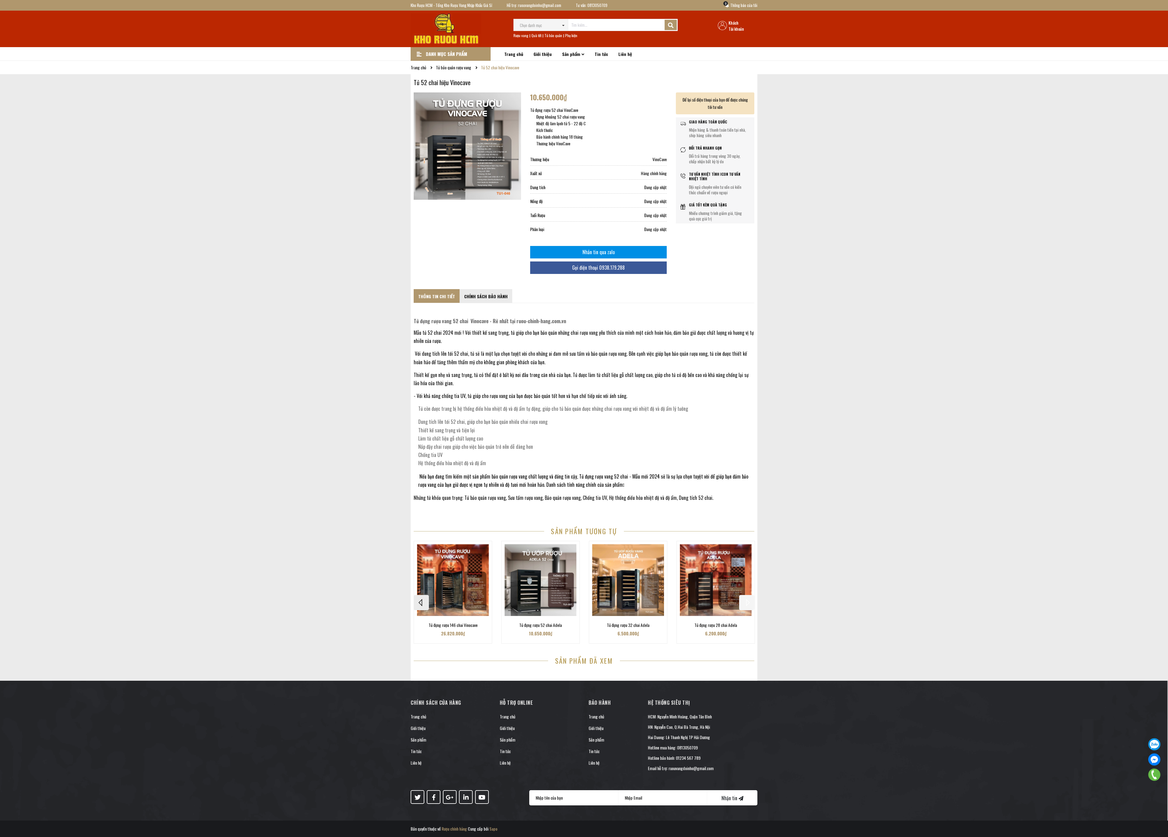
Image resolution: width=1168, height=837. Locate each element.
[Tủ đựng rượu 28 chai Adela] (716, 580)
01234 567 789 (688, 758)
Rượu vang (520, 35)
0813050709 (597, 5)
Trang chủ (418, 716)
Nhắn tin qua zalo (598, 252)
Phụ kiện (571, 35)
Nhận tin (730, 798)
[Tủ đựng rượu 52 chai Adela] (540, 580)
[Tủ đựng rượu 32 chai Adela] (628, 580)
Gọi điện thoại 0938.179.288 (598, 267)
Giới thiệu (418, 728)
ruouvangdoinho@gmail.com (539, 5)
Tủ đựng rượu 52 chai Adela (540, 625)
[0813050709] (1154, 775)
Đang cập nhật (655, 187)
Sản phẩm (418, 739)
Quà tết (536, 35)
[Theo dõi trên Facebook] (433, 797)
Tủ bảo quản (553, 35)
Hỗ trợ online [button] (516, 702)
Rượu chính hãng (454, 828)
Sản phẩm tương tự (584, 531)
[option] (453, 592)
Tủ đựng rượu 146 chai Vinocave (453, 625)
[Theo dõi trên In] (466, 797)
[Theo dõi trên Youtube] (482, 797)
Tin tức (416, 751)
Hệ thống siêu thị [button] (669, 702)
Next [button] (746, 602)
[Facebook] (1154, 759)
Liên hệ (416, 762)
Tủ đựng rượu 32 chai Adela (628, 625)
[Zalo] (1154, 744)
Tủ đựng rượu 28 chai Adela (715, 625)
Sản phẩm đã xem (584, 660)
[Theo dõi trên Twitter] (417, 797)
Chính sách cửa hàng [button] (436, 702)
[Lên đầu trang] (1157, 808)
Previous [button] (421, 602)
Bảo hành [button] (600, 702)
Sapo (493, 828)
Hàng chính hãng (654, 173)
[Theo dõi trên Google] (450, 797)
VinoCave (659, 159)
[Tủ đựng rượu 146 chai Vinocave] (453, 580)
